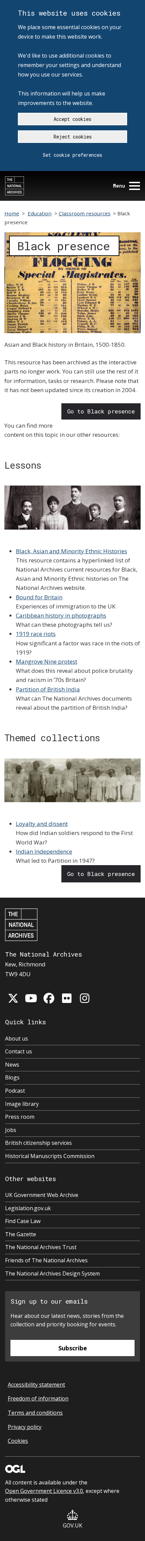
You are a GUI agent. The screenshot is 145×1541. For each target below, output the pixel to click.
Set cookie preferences (72, 155)
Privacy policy (24, 1427)
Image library (22, 1104)
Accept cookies (72, 119)
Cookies (18, 1440)
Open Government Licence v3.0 (44, 1491)
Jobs (10, 1130)
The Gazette (20, 1234)
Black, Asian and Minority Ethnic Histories (71, 551)
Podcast (15, 1090)
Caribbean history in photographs (61, 615)
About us (16, 1038)
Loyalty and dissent (42, 824)
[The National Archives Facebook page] (49, 998)
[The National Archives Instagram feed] (85, 998)
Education (40, 213)
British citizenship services (38, 1143)
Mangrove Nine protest (46, 661)
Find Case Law (22, 1221)
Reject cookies (73, 136)
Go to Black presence (101, 411)
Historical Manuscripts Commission (49, 1156)
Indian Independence (44, 851)
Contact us (18, 1051)
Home (11, 213)
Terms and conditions (35, 1412)
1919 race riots (36, 634)
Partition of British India (48, 689)
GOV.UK (72, 1525)
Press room (19, 1116)
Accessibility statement (36, 1384)
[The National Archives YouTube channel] (31, 998)
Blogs (12, 1077)
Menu (119, 186)
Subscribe (72, 1348)
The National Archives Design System (52, 1273)
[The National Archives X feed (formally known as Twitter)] (13, 998)
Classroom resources (85, 213)
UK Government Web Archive (41, 1195)
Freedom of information (38, 1398)
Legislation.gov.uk (28, 1208)
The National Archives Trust (41, 1247)
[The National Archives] (14, 185)
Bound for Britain (39, 597)
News (12, 1064)
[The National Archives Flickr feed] (67, 998)
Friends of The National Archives (46, 1260)
